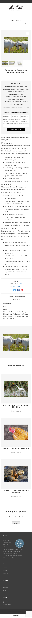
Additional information (17, 297)
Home (12, 20)
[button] (27, 33)
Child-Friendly (17, 286)
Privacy (5, 590)
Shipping (5, 587)
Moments (5, 573)
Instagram (7, 604)
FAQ (4, 585)
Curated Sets (7, 576)
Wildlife (18, 20)
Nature (5, 568)
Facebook (7, 602)
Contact (5, 593)
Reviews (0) (16, 299)
